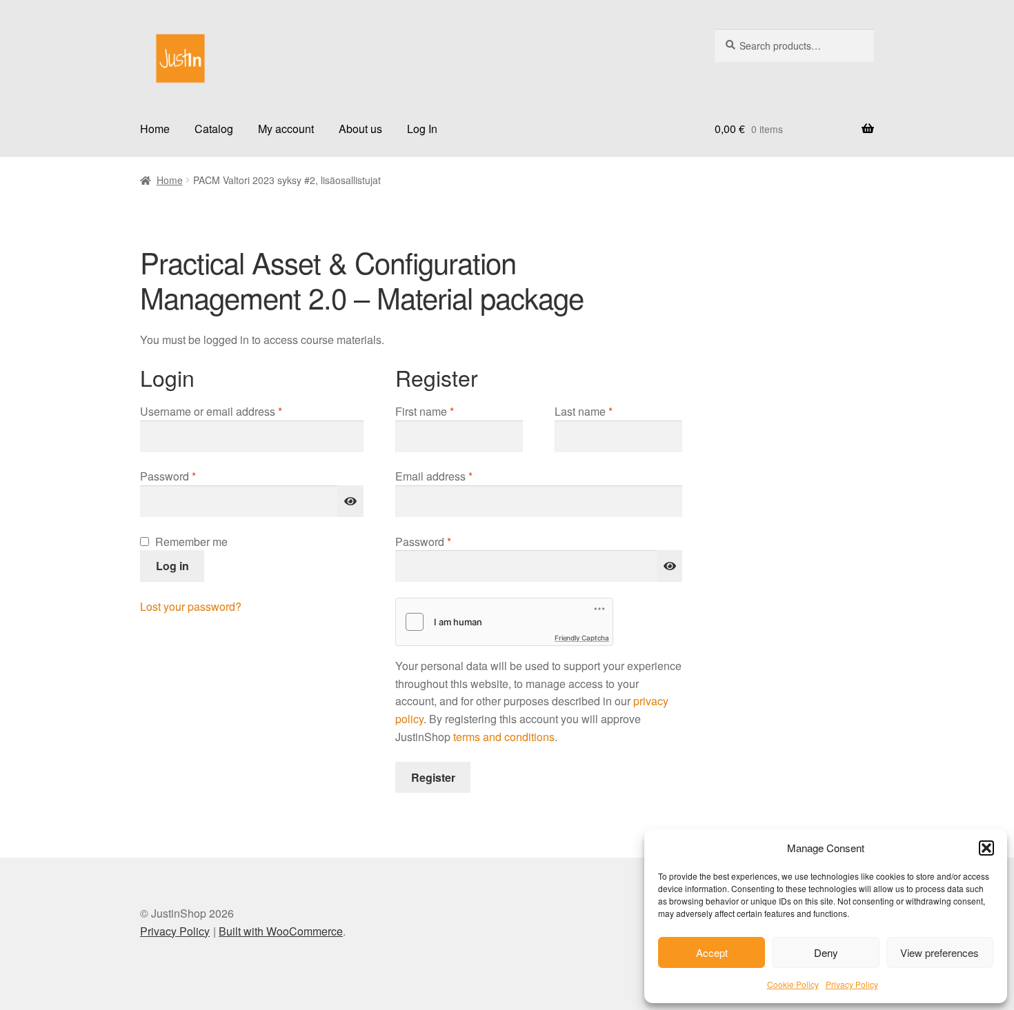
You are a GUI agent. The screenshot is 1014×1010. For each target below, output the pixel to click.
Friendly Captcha (582, 638)
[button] (986, 848)
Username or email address (233, 411)
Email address (456, 475)
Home (155, 129)
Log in (172, 566)
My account (286, 129)
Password (190, 475)
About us (360, 129)
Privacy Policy (852, 984)
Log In (422, 129)
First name (424, 411)
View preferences (939, 952)
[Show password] (350, 501)
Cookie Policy (793, 984)
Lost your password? (190, 606)
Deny (826, 952)
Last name (584, 411)
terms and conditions (504, 737)
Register (433, 777)
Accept (712, 952)
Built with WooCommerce (281, 931)
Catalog (214, 129)
